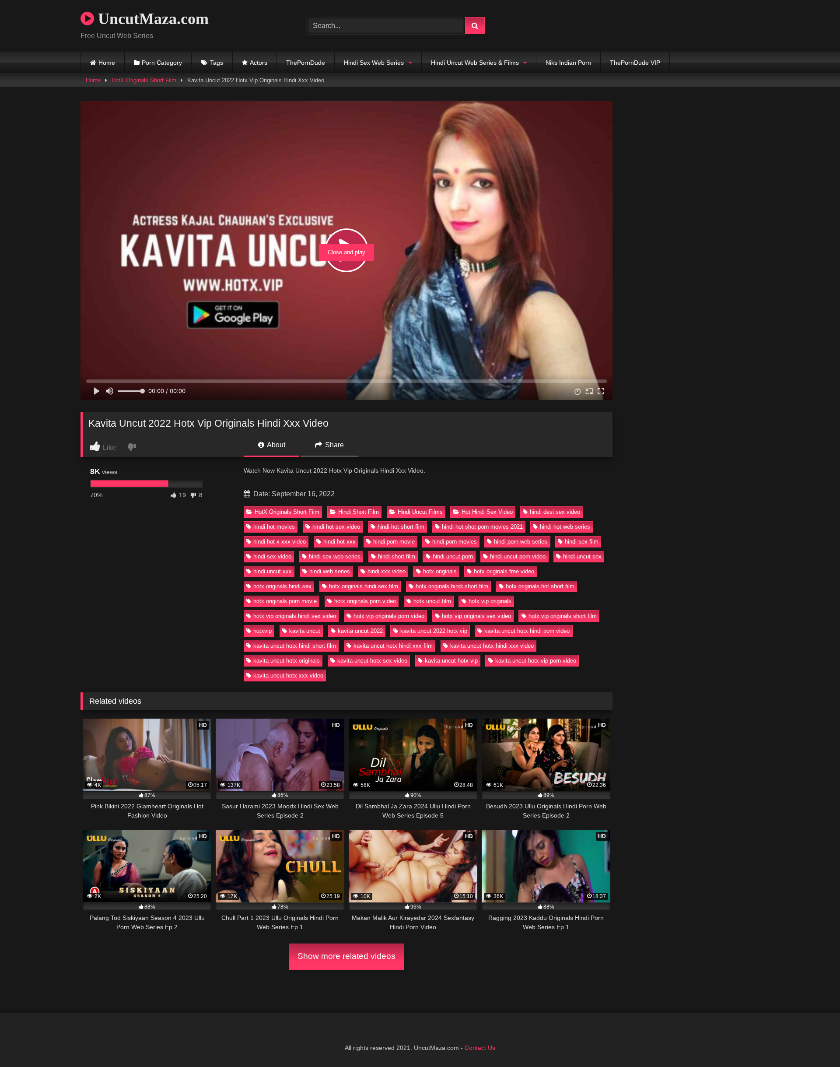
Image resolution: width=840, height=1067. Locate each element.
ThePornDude (305, 62)
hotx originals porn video (365, 601)
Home (106, 62)
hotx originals (440, 571)
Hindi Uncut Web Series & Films (475, 62)
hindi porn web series (520, 541)
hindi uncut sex (582, 556)
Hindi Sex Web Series (374, 62)
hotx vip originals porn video (389, 616)
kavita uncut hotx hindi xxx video (492, 645)
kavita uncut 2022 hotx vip (433, 631)
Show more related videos (347, 956)
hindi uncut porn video (518, 556)
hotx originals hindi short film (452, 586)
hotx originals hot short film (540, 586)
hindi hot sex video (336, 526)
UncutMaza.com (151, 19)
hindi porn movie (394, 541)
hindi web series (329, 571)
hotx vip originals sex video (476, 616)
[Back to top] (812, 1040)
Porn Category (162, 62)
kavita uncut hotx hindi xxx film (393, 645)
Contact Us (480, 1047)
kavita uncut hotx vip (451, 660)
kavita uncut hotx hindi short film (294, 645)
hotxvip (262, 631)
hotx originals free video (504, 571)
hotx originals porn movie (285, 601)
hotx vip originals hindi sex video (294, 616)
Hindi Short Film (358, 512)
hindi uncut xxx (272, 571)
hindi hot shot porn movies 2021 (482, 526)
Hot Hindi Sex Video (487, 512)
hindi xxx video (387, 571)
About (275, 445)
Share (333, 445)
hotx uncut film (432, 601)
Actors (258, 62)
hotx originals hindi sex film (363, 586)
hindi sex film (581, 541)
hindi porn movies (454, 541)
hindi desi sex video (555, 512)
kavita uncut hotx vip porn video (535, 660)
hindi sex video (272, 556)
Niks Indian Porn (568, 62)
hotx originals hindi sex (282, 586)
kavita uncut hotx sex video (372, 660)
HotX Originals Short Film (144, 80)
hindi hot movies (274, 526)
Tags (216, 62)
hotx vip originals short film (562, 616)
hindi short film (396, 556)
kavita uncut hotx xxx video (288, 675)
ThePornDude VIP (635, 62)
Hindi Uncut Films (420, 512)
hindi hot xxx (339, 541)
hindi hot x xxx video (279, 541)
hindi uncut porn (453, 556)
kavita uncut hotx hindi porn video (527, 631)
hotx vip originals (490, 601)
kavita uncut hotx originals (286, 660)
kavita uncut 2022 (360, 631)
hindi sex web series (334, 556)
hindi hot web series (565, 526)
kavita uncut (304, 631)
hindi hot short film (401, 526)
